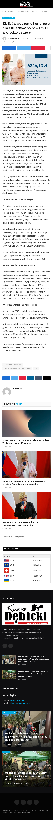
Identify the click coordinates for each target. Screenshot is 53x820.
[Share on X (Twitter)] (24, 48)
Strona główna (7, 11)
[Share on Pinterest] (38, 48)
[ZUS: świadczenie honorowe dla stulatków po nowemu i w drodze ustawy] (26, 69)
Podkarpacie (8, 18)
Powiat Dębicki (9, 712)
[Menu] (4, 4)
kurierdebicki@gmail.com (19, 703)
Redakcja (15, 38)
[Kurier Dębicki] (26, 4)
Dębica (6, 752)
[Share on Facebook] (9, 48)
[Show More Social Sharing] (48, 48)
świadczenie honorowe (13, 365)
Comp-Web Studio (23, 813)
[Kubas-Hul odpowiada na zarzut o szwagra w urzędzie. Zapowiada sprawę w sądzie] (26, 464)
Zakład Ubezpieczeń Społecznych (17, 369)
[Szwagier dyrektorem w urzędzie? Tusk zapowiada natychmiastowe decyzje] (26, 505)
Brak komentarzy (39, 38)
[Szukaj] (49, 4)
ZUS (36, 369)
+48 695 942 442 (18, 700)
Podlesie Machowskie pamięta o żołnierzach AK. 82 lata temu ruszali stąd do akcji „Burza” (33, 658)
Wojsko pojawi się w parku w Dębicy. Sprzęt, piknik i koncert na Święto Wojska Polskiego (33, 673)
